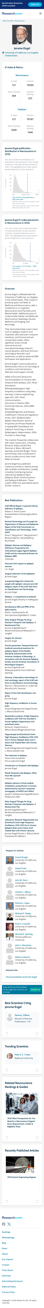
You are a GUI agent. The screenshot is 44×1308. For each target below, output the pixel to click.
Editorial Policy (9, 1286)
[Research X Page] (9, 1224)
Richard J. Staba (22, 903)
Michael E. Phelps (23, 913)
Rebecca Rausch (22, 957)
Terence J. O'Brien (22, 1015)
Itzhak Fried (20, 868)
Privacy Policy (8, 1292)
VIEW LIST (35, 4)
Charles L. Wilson (23, 892)
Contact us (35, 989)
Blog (4, 1243)
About (5, 1254)
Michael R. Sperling (24, 934)
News (4, 1248)
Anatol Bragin (21, 857)
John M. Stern (21, 880)
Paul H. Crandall (22, 924)
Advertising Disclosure (12, 1281)
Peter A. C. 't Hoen (22, 1054)
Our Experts (7, 1259)
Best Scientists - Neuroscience (14, 21)
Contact (5, 1265)
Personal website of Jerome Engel (21, 977)
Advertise (6, 1275)
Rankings (6, 1232)
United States (11, 55)
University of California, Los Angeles (21, 52)
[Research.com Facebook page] (3, 1224)
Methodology (8, 1237)
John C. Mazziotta (23, 945)
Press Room (7, 1270)
